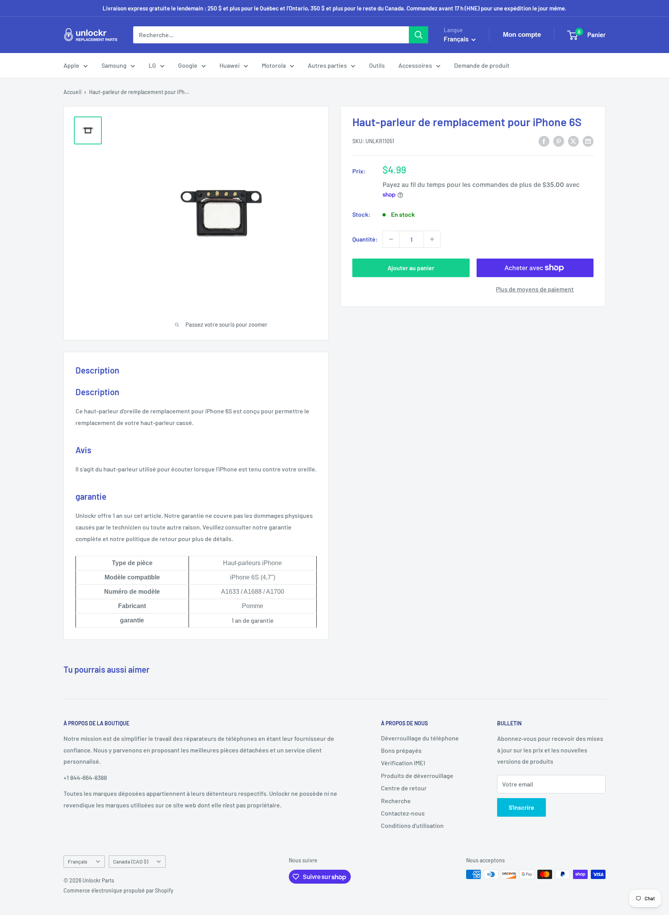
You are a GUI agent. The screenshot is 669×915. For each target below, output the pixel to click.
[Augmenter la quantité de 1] (432, 239)
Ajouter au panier (411, 267)
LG (152, 65)
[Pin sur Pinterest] (558, 141)
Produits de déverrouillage (417, 775)
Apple (71, 65)
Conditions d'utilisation (412, 825)
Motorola (274, 65)
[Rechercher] (418, 34)
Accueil (72, 92)
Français (77, 861)
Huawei (230, 65)
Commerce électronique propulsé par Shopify (118, 890)
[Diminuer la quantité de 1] (391, 239)
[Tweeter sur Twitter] (573, 141)
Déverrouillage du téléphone (420, 738)
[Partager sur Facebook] (544, 141)
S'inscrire (521, 807)
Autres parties (327, 65)
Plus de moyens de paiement (535, 289)
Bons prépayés (401, 750)
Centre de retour (404, 788)
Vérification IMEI (403, 762)
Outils (377, 65)
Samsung (114, 65)
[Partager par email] (588, 141)
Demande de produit (481, 65)
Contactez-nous (403, 813)
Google (187, 65)
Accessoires (415, 65)
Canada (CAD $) (130, 861)
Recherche (396, 800)
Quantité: (365, 239)
